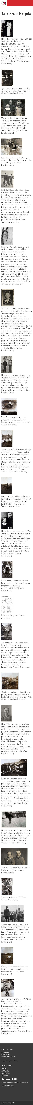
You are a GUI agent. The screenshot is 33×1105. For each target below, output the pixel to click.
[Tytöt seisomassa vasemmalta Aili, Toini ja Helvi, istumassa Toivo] (7, 77)
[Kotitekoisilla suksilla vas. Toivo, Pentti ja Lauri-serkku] (7, 179)
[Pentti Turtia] (6, 486)
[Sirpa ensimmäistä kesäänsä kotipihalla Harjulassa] (10, 681)
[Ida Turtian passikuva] (6, 713)
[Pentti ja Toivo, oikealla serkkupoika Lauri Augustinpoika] (7, 439)
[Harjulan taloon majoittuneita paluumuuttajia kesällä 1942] (14, 768)
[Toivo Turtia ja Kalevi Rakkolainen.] (6, 364)
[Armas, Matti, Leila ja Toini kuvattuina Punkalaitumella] (6, 632)
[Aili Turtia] (7, 298)
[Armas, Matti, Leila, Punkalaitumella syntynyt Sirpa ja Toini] (12, 914)
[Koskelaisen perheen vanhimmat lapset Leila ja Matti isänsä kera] (7, 570)
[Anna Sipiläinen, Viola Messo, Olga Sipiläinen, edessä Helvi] (13, 107)
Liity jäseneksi (6, 1073)
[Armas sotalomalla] (7, 886)
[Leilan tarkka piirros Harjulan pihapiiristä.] (7, 604)
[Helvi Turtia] (7, 236)
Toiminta (4, 1068)
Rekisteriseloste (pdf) (8, 1085)
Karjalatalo (5, 1075)
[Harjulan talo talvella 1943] (13, 819)
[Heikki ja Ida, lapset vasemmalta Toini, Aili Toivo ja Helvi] (11, 147)
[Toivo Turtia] (7, 988)
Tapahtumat (5, 1070)
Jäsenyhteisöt (5, 1072)
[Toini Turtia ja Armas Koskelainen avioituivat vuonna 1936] (7, 520)
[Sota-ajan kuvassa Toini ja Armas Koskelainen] (14, 857)
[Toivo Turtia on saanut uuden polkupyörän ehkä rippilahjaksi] (9, 406)
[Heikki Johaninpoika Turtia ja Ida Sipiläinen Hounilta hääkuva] (7, 28)
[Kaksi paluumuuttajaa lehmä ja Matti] (7, 956)
